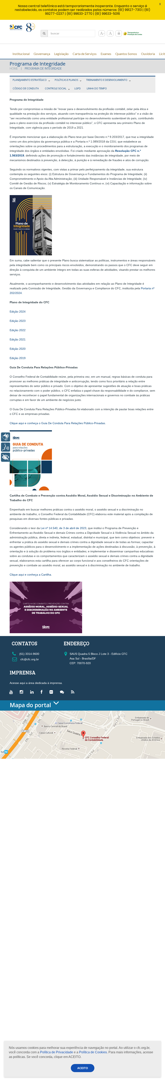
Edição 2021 (18, 339)
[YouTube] (12, 691)
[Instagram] (22, 691)
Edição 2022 (18, 330)
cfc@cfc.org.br (29, 659)
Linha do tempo (97, 88)
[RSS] (73, 691)
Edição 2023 (18, 320)
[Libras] (5, 437)
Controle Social (55, 88)
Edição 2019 (18, 358)
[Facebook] (42, 691)
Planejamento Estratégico (30, 80)
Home (14, 68)
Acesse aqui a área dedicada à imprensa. (36, 683)
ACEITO (82, 1068)
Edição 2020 (18, 348)
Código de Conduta (26, 88)
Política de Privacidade (56, 1052)
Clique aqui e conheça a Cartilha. (31, 574)
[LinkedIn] (33, 691)
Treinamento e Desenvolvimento (106, 80)
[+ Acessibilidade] (5, 457)
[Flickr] (52, 691)
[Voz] (5, 447)
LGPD (77, 88)
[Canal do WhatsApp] (63, 691)
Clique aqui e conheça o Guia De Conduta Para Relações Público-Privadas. (58, 423)
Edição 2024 (18, 311)
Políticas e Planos (66, 80)
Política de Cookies (93, 1052)
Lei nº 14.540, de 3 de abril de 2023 (63, 528)
